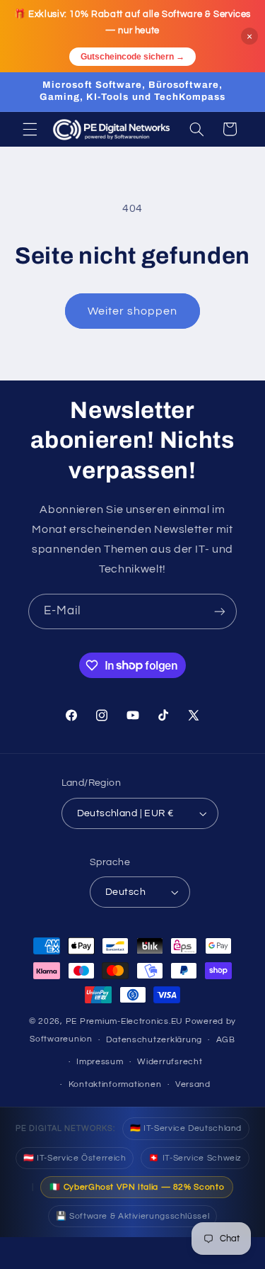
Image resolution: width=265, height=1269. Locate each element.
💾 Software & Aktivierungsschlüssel (132, 1216)
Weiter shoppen (133, 311)
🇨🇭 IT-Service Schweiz (195, 1158)
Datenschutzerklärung (154, 1040)
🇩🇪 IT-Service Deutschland (186, 1128)
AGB (225, 1040)
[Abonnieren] (220, 611)
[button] (29, 129)
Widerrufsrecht (169, 1062)
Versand (193, 1084)
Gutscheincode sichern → (132, 57)
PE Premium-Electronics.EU (124, 1021)
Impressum (100, 1062)
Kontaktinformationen (115, 1084)
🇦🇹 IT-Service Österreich (74, 1158)
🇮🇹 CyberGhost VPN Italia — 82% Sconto (136, 1187)
